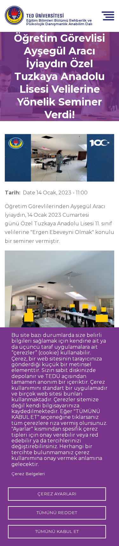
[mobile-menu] (108, 15)
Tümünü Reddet (56, 512)
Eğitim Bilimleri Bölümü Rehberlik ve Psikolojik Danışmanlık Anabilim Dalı (59, 22)
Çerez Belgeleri (28, 473)
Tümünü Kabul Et (57, 531)
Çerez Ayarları (56, 493)
